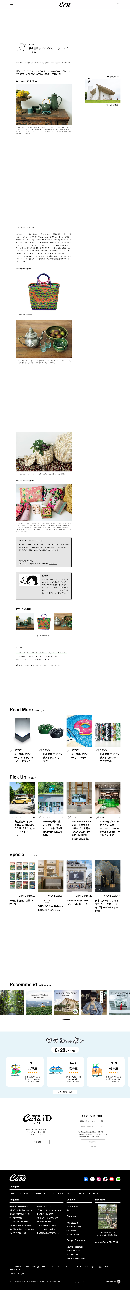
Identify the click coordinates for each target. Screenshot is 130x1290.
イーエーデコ (20, 653)
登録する (93, 1141)
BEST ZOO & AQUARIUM (76, 1258)
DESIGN (13, 1193)
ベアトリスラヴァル (50, 656)
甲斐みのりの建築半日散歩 (19, 1206)
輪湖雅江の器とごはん (44, 1206)
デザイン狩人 (20, 656)
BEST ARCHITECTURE (75, 1247)
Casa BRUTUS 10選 (74, 1227)
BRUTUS (18, 1267)
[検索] (118, 4)
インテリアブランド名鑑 (18, 1233)
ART (52, 1193)
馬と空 (69, 1210)
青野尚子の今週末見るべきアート (21, 1210)
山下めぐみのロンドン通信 (19, 1221)
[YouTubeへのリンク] (111, 1179)
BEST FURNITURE (73, 1251)
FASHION (24, 1193)
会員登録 (37, 1141)
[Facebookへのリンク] (86, 1179)
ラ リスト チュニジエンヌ (25, 659)
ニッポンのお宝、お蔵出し (46, 1229)
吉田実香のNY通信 (16, 1218)
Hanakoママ (84, 1267)
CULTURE (93, 1193)
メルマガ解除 (92, 1146)
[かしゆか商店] (94, 1002)
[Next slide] (90, 1019)
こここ (101, 1267)
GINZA (44, 1267)
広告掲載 (12, 1274)
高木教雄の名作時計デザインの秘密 (22, 1229)
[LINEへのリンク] (118, 1179)
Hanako (51, 1267)
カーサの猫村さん (73, 1206)
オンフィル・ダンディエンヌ (37, 653)
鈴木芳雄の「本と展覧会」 (46, 1214)
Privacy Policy (22, 1274)
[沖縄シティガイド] (66, 1002)
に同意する (92, 1132)
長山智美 (47, 659)
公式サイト (53, 564)
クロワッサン (36, 1267)
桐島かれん (39, 659)
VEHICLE (81, 1193)
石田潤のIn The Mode (44, 1221)
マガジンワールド (15, 1269)
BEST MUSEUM (72, 1255)
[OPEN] (12, 4)
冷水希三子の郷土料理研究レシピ (48, 1233)
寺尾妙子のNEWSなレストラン (20, 1214)
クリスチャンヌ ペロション (57, 653)
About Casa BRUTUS (106, 1242)
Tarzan (68, 1267)
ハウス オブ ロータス (34, 656)
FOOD (60, 1193)
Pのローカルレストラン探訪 (46, 1225)
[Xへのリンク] (92, 1179)
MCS (106, 1267)
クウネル (93, 1267)
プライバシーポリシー (88, 1132)
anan (11, 1267)
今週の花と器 (71, 1230)
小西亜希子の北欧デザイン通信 (20, 1225)
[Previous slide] (39, 1019)
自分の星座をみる (65, 1092)
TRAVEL (70, 1193)
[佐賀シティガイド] (39, 1002)
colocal (75, 1267)
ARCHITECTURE (39, 1193)
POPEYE (26, 1267)
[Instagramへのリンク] (99, 1179)
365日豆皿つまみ (72, 1223)
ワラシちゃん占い (73, 1234)
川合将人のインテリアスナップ (47, 1218)
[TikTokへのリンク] (105, 1179)
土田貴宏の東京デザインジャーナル (49, 1210)
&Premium (60, 1267)
